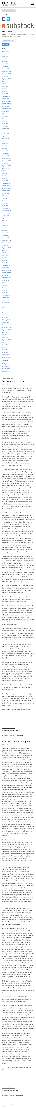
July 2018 (4, 282)
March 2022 (5, 181)
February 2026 (6, 66)
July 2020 (4, 223)
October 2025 (5, 76)
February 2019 (6, 265)
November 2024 (6, 103)
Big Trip (4, 364)
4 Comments (19, 735)
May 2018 (4, 287)
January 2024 (5, 128)
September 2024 (6, 108)
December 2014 (6, 357)
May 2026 (4, 59)
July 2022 (4, 171)
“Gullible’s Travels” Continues (15, 381)
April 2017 (4, 315)
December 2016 (6, 325)
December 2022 (6, 158)
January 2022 (5, 186)
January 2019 (5, 268)
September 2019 (6, 248)
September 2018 (6, 277)
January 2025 (5, 99)
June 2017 (5, 310)
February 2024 (6, 126)
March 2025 (5, 94)
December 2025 (6, 71)
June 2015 (5, 345)
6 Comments (19, 1095)
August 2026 (5, 51)
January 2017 (5, 322)
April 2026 (4, 61)
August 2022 (5, 168)
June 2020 (5, 225)
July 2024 (4, 113)
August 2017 (5, 305)
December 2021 (6, 188)
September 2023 (6, 136)
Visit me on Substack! (8, 728)
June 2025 (5, 86)
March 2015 (5, 352)
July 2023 (4, 141)
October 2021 (5, 193)
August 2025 (5, 81)
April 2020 (4, 230)
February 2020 (6, 235)
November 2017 (6, 302)
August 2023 (5, 138)
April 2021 (4, 203)
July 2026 (4, 54)
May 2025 (4, 89)
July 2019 (4, 253)
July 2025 (4, 84)
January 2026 (5, 69)
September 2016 (6, 330)
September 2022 (6, 166)
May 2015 (4, 347)
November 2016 (6, 327)
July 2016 (4, 335)
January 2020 (5, 238)
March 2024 (5, 123)
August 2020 (5, 220)
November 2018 (6, 273)
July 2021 (4, 195)
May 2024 (4, 118)
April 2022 (4, 178)
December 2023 (6, 131)
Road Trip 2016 (6, 369)
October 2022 (5, 163)
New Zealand (5, 366)
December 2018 (6, 270)
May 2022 (4, 176)
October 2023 (5, 133)
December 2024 (6, 101)
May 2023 (4, 146)
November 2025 (6, 74)
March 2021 (5, 205)
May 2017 (4, 312)
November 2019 (6, 243)
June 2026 (5, 56)
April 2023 (4, 148)
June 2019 (5, 255)
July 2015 (4, 342)
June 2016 (5, 337)
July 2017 (4, 307)
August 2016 (5, 332)
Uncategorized (6, 371)
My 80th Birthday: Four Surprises (16, 742)
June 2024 (5, 116)
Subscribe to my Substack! (10, 730)
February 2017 (6, 320)
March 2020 (5, 233)
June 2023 (5, 143)
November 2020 (6, 213)
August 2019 (5, 250)
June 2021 (5, 198)
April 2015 (4, 350)
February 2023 (6, 153)
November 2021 (6, 190)
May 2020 (4, 228)
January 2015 (5, 355)
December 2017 (6, 300)
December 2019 (6, 240)
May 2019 (4, 258)
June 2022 (5, 173)
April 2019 (4, 260)
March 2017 (5, 317)
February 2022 (6, 183)
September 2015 (6, 340)
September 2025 (6, 79)
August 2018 (5, 280)
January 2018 (5, 297)
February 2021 (6, 208)
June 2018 (5, 285)
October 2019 (5, 245)
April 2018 (4, 290)
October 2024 (5, 106)
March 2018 (5, 292)
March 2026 (5, 64)
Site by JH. (4, 1106)
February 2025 (6, 96)
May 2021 (4, 200)
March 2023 (5, 151)
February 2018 (6, 295)
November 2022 (6, 161)
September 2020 (6, 218)
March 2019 (5, 263)
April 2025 (4, 91)
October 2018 (5, 275)
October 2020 (5, 215)
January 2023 (5, 156)
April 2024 (4, 121)
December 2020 (6, 210)
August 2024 (5, 111)
